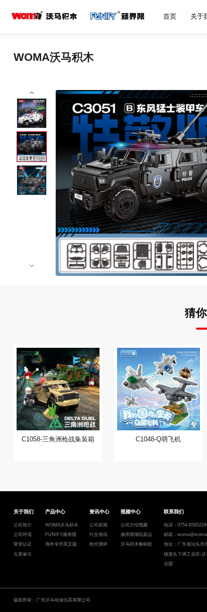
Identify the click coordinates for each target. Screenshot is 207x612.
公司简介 (23, 524)
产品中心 (55, 511)
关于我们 (24, 511)
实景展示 (23, 554)
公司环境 (23, 534)
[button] (32, 94)
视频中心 (131, 511)
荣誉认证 (23, 544)
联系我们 (174, 511)
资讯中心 (99, 511)
